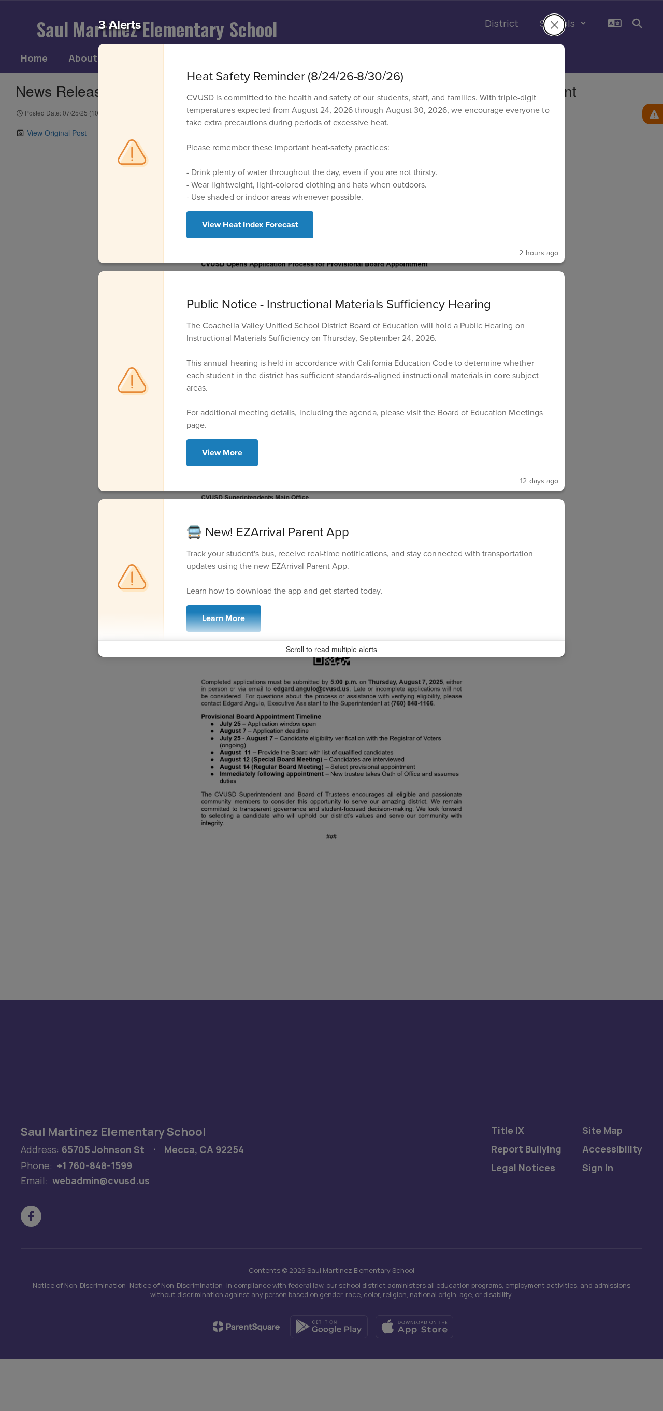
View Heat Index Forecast (250, 225)
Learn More (224, 618)
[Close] (554, 25)
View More (222, 452)
